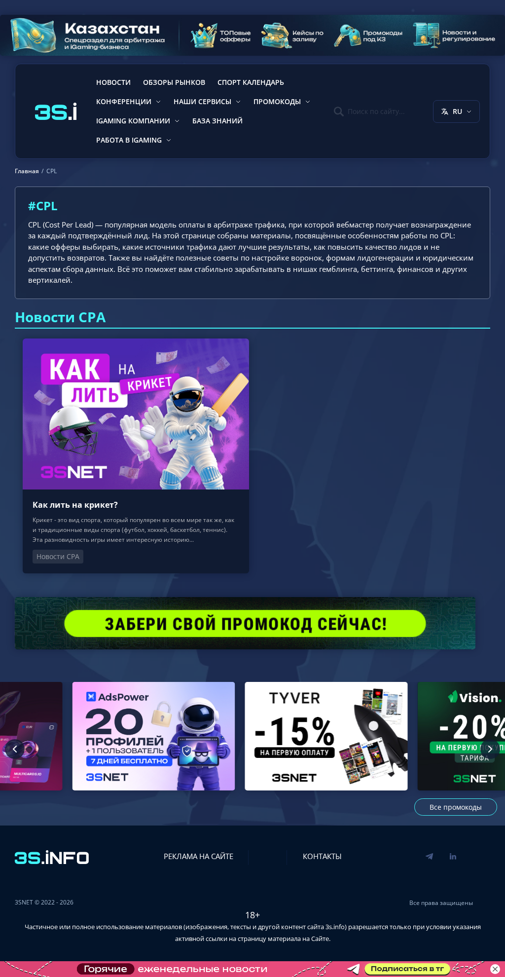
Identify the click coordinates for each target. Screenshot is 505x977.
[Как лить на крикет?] (136, 455)
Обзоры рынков (174, 82)
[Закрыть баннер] (495, 969)
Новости (113, 82)
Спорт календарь (250, 82)
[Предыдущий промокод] (15, 749)
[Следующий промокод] (490, 749)
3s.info (335, 926)
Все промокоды (456, 807)
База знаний (217, 120)
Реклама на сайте (198, 856)
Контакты (322, 856)
